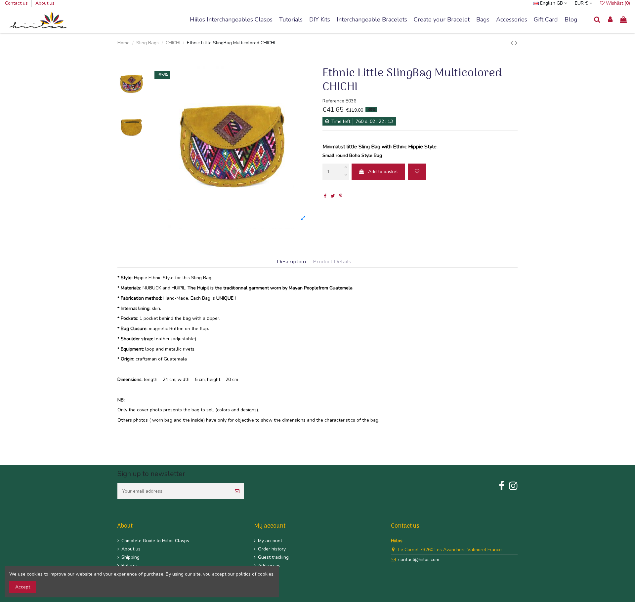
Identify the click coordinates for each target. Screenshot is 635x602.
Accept (22, 587)
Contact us (17, 3)
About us (45, 3)
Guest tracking (273, 557)
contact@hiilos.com (418, 559)
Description (291, 261)
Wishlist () (617, 3)
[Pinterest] (340, 196)
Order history (272, 549)
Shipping (130, 557)
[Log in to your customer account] (610, 20)
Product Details (332, 261)
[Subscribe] (237, 491)
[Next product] (516, 43)
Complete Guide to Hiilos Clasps (155, 541)
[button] (371, 20)
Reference (333, 101)
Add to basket (383, 172)
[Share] (325, 196)
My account (270, 541)
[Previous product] (513, 43)
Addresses (269, 565)
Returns (129, 565)
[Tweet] (333, 196)
